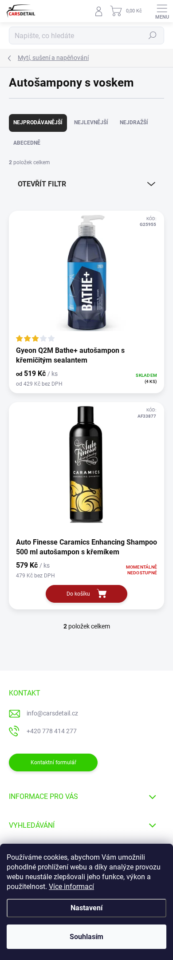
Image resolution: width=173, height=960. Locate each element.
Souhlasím (86, 936)
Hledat (153, 35)
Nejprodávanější (38, 122)
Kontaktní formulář (53, 762)
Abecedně (26, 143)
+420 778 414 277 (52, 731)
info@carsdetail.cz (52, 713)
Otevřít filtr (42, 184)
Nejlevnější (91, 122)
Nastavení (86, 908)
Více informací (71, 886)
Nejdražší (134, 122)
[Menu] (162, 11)
